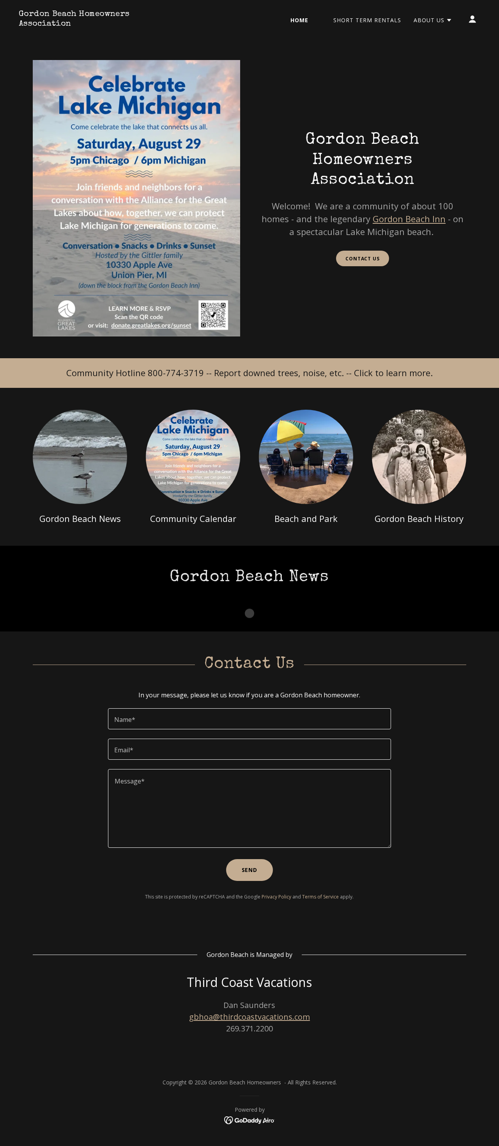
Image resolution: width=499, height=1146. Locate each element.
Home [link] (299, 20)
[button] (433, 20)
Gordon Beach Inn (409, 219)
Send (250, 870)
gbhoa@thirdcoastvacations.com (249, 1017)
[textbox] (249, 718)
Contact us (362, 258)
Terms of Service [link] (320, 896)
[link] (83, 23)
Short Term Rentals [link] (367, 20)
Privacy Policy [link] (276, 896)
